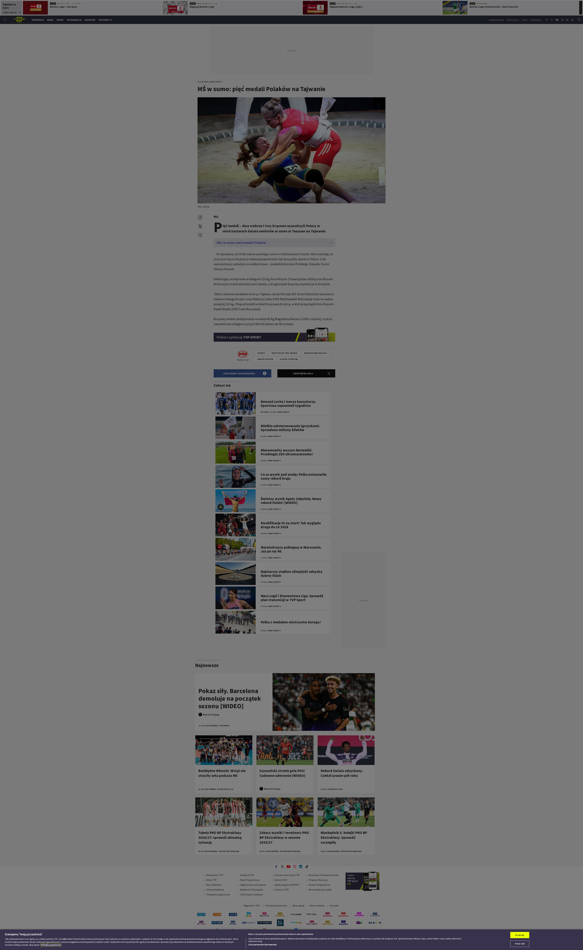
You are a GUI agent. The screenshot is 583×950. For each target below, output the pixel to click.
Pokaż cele (520, 943)
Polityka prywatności (51, 945)
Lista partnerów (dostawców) (262, 944)
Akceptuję (519, 935)
